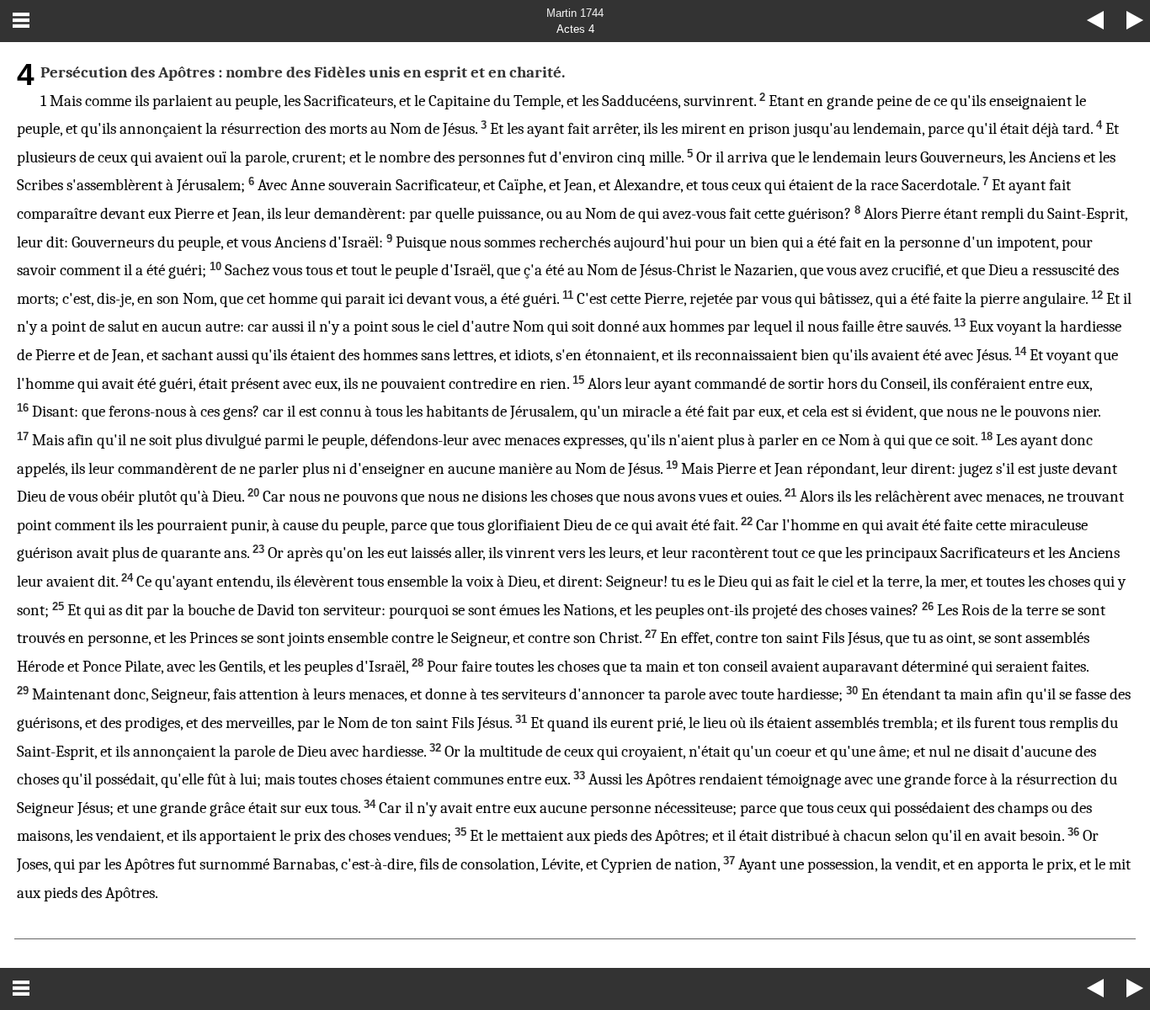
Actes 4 (575, 29)
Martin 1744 (575, 13)
